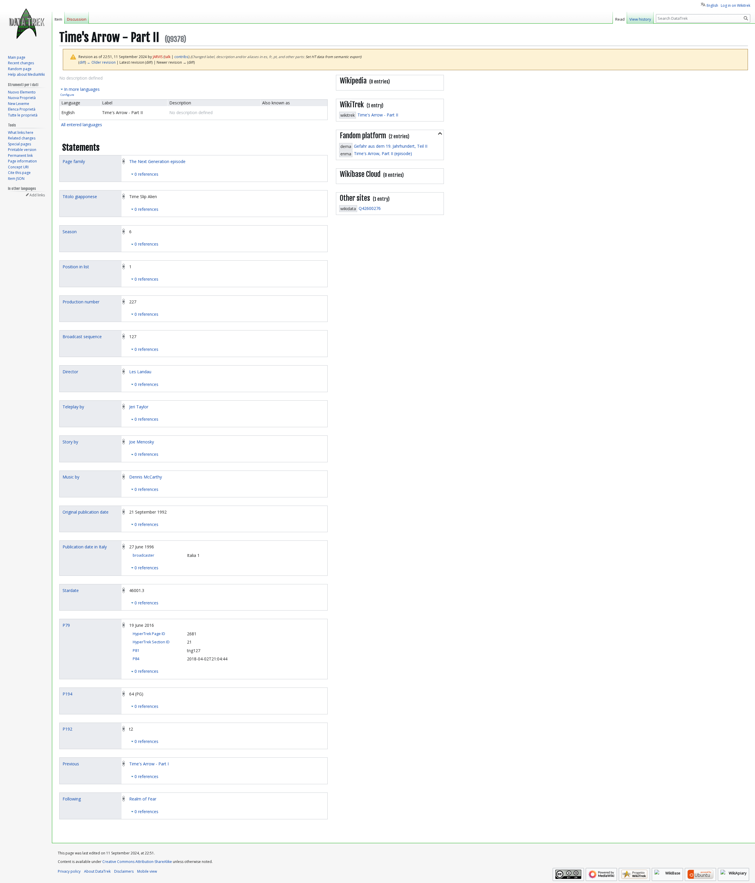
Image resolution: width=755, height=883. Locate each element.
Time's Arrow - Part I (149, 764)
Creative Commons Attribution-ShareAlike (137, 861)
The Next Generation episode (157, 161)
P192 (67, 729)
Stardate (71, 590)
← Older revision (101, 62)
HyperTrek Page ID (149, 633)
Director (70, 371)
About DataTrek (97, 871)
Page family (74, 161)
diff (82, 62)
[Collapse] (440, 133)
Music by (71, 477)
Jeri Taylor (138, 407)
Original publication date (86, 512)
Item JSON (16, 178)
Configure (67, 95)
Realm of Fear (142, 799)
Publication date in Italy (85, 547)
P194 (67, 694)
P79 (66, 625)
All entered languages (81, 124)
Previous (71, 764)
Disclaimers (124, 871)
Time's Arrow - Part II (377, 115)
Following (72, 799)
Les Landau (140, 371)
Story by (70, 442)
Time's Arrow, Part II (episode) (383, 153)
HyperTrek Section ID (151, 641)
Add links (37, 195)
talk (167, 56)
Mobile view (147, 871)
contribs (181, 56)
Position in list (76, 266)
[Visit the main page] (26, 23)
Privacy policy (69, 871)
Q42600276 (370, 208)
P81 (136, 650)
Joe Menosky (141, 442)
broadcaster (143, 555)
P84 (136, 658)
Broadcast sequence (82, 336)
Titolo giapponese (80, 196)
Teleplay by (73, 407)
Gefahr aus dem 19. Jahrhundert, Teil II (390, 146)
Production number (81, 302)
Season (70, 231)
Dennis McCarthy (145, 477)
